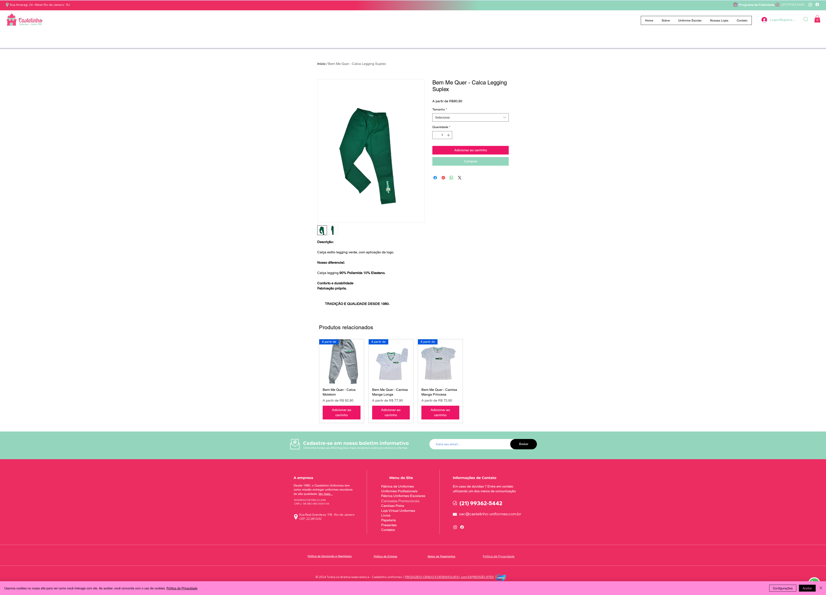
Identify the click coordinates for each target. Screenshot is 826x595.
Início (321, 64)
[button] (690, 20)
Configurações (783, 588)
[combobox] (470, 117)
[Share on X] (459, 177)
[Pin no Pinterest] (443, 177)
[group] (415, 381)
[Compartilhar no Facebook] (435, 177)
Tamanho (439, 109)
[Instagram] (810, 4)
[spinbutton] (442, 135)
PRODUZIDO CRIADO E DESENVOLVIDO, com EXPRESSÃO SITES (449, 577)
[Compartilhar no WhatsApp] (451, 177)
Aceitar (807, 588)
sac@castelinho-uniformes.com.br (490, 513)
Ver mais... (325, 494)
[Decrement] (435, 135)
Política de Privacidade (181, 588)
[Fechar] (820, 588)
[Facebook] (817, 4)
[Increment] (449, 135)
